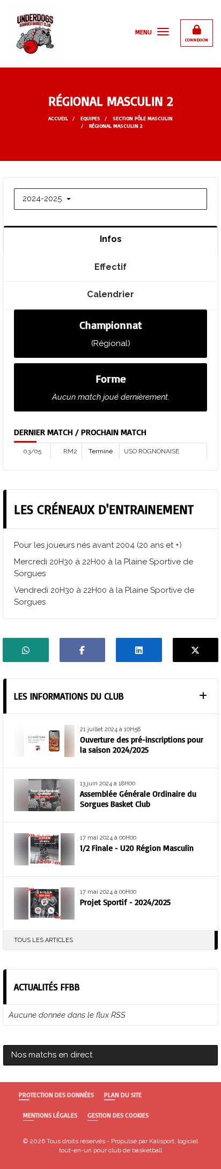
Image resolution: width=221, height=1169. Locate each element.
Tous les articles (43, 940)
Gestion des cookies (118, 1115)
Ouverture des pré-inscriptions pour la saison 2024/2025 (141, 744)
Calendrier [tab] (110, 294)
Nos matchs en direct (51, 1055)
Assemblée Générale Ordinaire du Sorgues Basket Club (138, 799)
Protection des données (56, 1095)
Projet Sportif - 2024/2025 (125, 902)
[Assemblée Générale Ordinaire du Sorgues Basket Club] (44, 795)
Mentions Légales (50, 1115)
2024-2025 (43, 198)
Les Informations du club (69, 696)
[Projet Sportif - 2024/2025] (44, 903)
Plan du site (123, 1095)
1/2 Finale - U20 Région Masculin (137, 848)
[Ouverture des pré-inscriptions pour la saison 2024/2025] (44, 741)
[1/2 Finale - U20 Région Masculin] (44, 849)
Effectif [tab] (110, 266)
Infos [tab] (111, 238)
